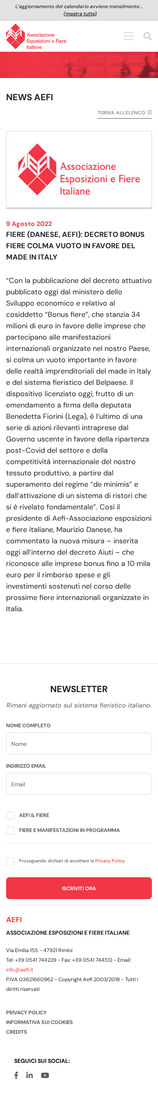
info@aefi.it (19, 969)
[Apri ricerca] (147, 37)
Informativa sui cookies (39, 1022)
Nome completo (28, 725)
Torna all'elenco (121, 113)
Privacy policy (26, 1012)
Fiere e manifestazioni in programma (69, 830)
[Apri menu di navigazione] (128, 35)
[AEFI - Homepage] (36, 36)
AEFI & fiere (34, 815)
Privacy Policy (110, 861)
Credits (16, 1031)
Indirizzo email (26, 765)
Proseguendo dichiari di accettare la (72, 861)
